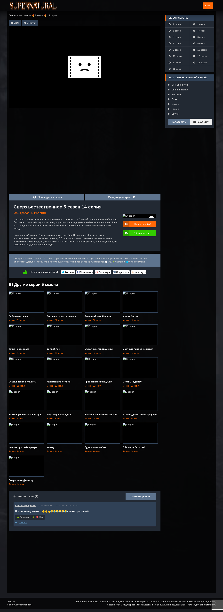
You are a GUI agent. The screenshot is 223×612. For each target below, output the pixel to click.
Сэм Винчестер (179, 84)
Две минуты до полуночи (61, 316)
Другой (175, 113)
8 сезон (201, 43)
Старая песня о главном (22, 381)
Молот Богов (130, 316)
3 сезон (176, 30)
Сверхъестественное (19, 604)
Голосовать (179, 121)
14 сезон (202, 62)
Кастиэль (176, 94)
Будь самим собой (95, 447)
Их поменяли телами (59, 381)
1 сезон (176, 24)
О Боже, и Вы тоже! (134, 447)
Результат (202, 121)
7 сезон (176, 43)
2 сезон (201, 24)
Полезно (24, 517)
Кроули (175, 104)
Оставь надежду (132, 381)
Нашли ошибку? (142, 224)
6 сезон (201, 37)
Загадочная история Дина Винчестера (107, 414)
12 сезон (202, 56)
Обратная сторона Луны (99, 349)
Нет (40, 517)
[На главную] (33, 5)
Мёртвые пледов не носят (138, 349)
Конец (50, 447)
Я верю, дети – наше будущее (140, 414)
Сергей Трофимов (25, 505)
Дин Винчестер (179, 89)
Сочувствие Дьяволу (21, 480)
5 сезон (176, 37)
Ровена (175, 109)
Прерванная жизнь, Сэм (98, 381)
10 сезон (202, 49)
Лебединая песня (18, 316)
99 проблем (53, 349)
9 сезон (176, 49)
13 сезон (177, 62)
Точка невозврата (19, 349)
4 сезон (201, 30)
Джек (174, 99)
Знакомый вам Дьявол (98, 316)
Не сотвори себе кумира (23, 447)
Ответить (23, 523)
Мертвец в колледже (59, 414)
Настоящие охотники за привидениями (31, 414)
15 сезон (177, 69)
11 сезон (177, 56)
